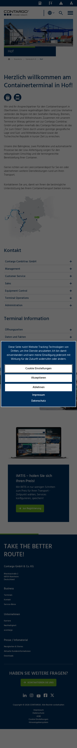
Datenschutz (38, 401)
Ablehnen (39, 387)
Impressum (38, 395)
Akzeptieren (38, 378)
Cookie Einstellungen (38, 368)
